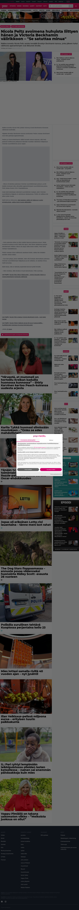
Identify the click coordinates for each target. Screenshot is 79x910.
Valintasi (51, 440)
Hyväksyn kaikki (51, 469)
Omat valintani (28, 469)
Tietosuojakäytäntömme (56, 474)
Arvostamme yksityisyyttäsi (28, 440)
